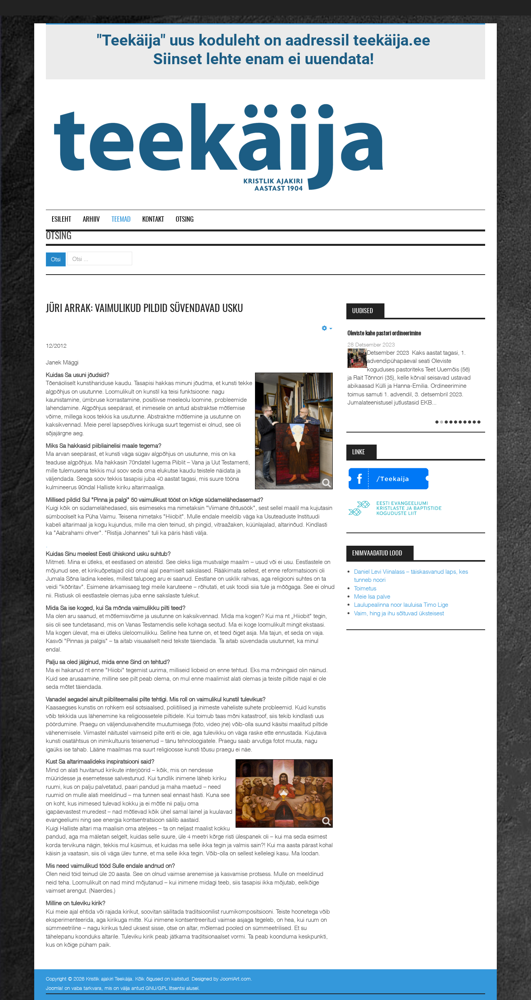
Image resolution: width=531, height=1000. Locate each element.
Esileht (61, 219)
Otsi (56, 259)
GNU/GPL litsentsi (165, 988)
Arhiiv (91, 219)
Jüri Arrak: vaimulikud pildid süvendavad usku (144, 309)
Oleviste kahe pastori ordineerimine (384, 333)
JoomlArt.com (235, 978)
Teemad (121, 219)
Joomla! (54, 988)
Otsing (185, 219)
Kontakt (153, 219)
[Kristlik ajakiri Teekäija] (220, 145)
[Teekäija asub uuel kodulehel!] (263, 49)
